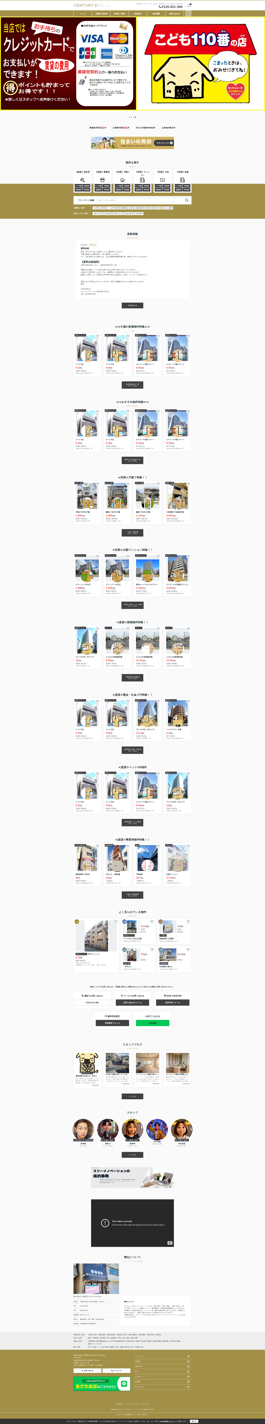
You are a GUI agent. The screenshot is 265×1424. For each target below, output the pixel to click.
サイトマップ (146, 1404)
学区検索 (86, 189)
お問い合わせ (174, 14)
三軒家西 (102, 1338)
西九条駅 (145, 208)
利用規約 (119, 1404)
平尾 (119, 1338)
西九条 (127, 1347)
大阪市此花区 (111, 1334)
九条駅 (130, 208)
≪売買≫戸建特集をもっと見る (132, 532)
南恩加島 (114, 1338)
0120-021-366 (92, 1002)
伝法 (142, 1347)
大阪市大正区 (97, 213)
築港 (132, 1338)
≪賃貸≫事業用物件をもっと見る (132, 895)
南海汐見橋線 (157, 1341)
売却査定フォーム (112, 1023)
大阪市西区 (139, 213)
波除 (128, 1338)
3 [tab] (133, 117)
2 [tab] (131, 117)
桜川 (132, 1347)
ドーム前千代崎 (103, 1347)
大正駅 (95, 208)
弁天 (108, 1338)
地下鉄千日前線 (146, 1341)
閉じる (194, 1421)
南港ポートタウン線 (94, 1344)
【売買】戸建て (119, 14)
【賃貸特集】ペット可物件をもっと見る (132, 822)
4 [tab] (135, 117)
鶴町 (136, 1338)
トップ (83, 14)
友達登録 (152, 1023)
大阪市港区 (107, 213)
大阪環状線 (92, 1341)
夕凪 (123, 1338)
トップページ (139, 1356)
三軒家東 (95, 1338)
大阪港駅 (137, 208)
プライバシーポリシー (132, 1404)
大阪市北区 (150, 1334)
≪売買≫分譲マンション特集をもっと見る (132, 605)
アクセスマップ (140, 1376)
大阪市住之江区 (118, 213)
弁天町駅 (102, 208)
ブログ (137, 1371)
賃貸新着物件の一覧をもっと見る (132, 385)
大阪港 (121, 1347)
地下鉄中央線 (129, 1341)
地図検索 (78, 189)
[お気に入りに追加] (98, 336)
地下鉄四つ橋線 (175, 1341)
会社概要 (156, 14)
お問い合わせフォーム (132, 1003)
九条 (116, 1347)
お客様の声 (138, 1366)
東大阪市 (158, 1334)
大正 (89, 1347)
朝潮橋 (111, 1347)
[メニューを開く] (188, 13)
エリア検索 (78, 186)
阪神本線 (166, 1341)
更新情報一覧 (132, 305)
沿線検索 (86, 186)
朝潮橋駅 (123, 208)
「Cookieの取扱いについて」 (167, 1421)
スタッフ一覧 (139, 1387)
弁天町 (94, 1347)
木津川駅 (159, 208)
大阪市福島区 (129, 213)
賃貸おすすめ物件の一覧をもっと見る (132, 460)
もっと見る (132, 1096)
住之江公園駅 (168, 208)
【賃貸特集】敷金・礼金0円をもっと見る (132, 750)
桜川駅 (152, 208)
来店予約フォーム (172, 1003)
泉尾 (89, 1338)
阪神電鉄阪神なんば (103, 1341)
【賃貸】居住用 (101, 14)
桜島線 (137, 1341)
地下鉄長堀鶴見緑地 (117, 1341)
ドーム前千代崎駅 (113, 208)
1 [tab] (129, 117)
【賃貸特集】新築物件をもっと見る (132, 677)
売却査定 (138, 14)
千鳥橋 (137, 1347)
